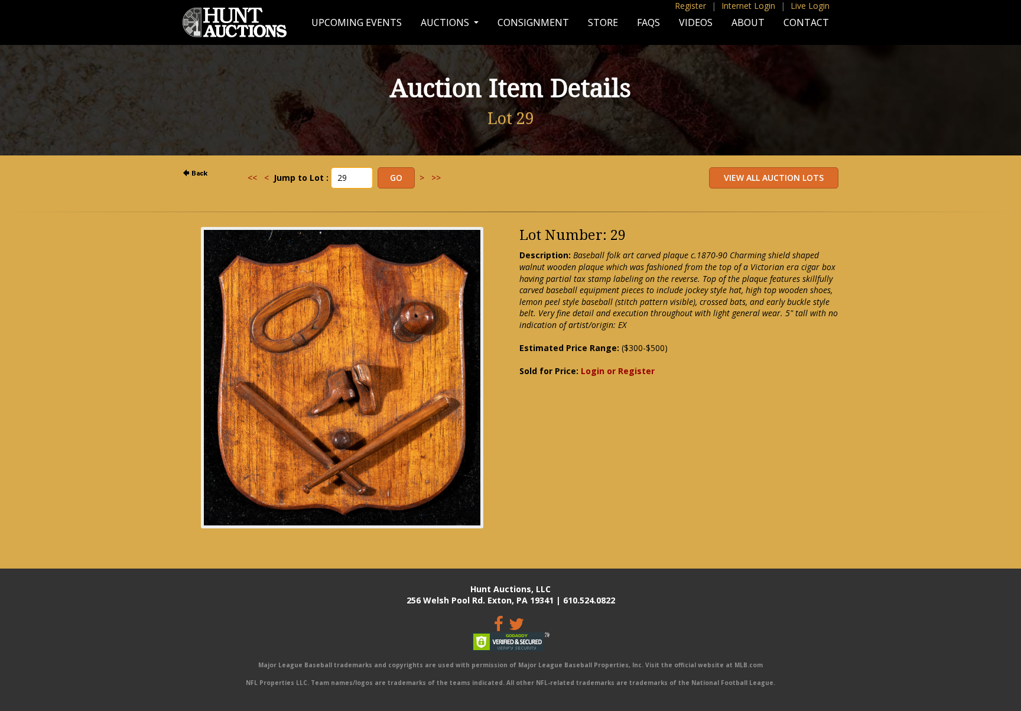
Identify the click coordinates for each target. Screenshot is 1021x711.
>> (436, 177)
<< (252, 177)
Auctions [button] (446, 22)
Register (690, 5)
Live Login (810, 5)
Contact (806, 22)
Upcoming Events (356, 22)
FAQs (648, 22)
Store (603, 22)
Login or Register (618, 370)
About (748, 22)
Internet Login (748, 5)
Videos (696, 22)
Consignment (533, 22)
